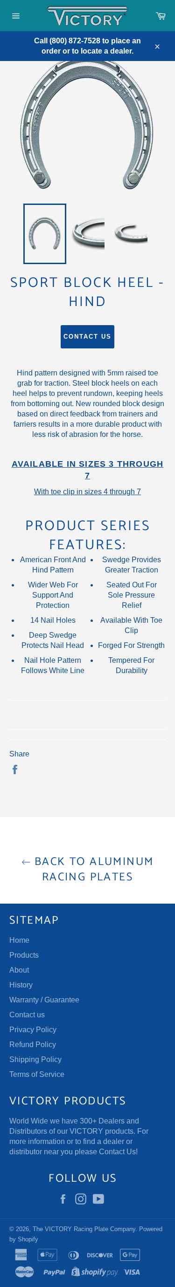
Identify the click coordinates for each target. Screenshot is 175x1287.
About (19, 970)
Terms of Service (36, 1074)
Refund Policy (32, 1045)
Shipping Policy (35, 1059)
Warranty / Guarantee (44, 1000)
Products (24, 955)
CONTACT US (87, 336)
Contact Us (117, 1152)
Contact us (27, 1015)
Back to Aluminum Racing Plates (92, 869)
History (21, 985)
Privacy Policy (32, 1030)
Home (19, 940)
